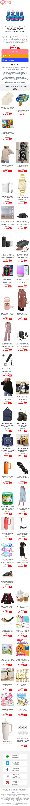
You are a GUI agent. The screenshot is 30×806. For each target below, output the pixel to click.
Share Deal (7, 56)
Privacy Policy (15, 792)
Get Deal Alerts (9, 60)
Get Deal (15, 51)
